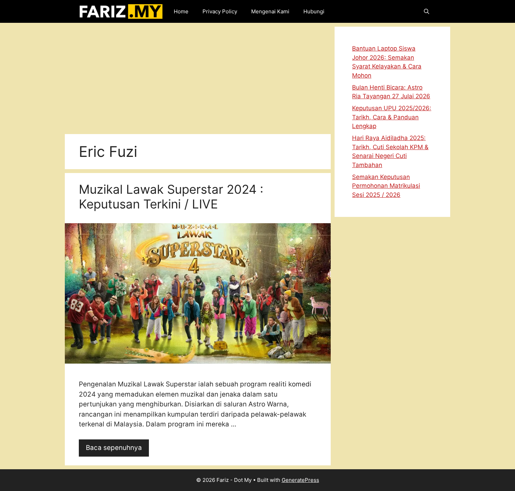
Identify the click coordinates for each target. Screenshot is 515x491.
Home (181, 11)
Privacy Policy (219, 11)
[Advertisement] (198, 76)
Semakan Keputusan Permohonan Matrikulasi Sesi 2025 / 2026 (386, 185)
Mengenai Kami (270, 11)
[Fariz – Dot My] (121, 11)
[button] (426, 11)
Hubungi (313, 11)
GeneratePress (300, 480)
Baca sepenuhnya (114, 448)
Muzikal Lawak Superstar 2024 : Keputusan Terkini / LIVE (171, 196)
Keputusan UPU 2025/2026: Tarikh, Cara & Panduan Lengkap (391, 117)
